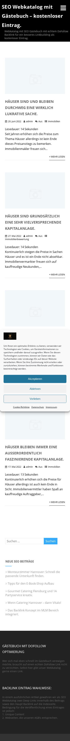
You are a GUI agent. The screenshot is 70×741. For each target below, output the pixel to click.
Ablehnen (35, 388)
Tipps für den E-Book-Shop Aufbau (31, 583)
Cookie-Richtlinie (21, 406)
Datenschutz (37, 406)
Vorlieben (35, 398)
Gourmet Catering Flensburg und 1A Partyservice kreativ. (31, 593)
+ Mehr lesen (57, 156)
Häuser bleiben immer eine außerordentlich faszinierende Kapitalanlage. (34, 453)
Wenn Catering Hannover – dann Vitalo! (34, 603)
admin (29, 121)
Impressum (51, 406)
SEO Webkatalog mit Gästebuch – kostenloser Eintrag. (32, 15)
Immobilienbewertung (17, 239)
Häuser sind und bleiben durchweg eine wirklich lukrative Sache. (29, 107)
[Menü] (63, 7)
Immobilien (54, 121)
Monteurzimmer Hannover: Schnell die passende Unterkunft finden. (32, 574)
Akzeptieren (35, 378)
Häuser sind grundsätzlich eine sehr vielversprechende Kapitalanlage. (33, 222)
